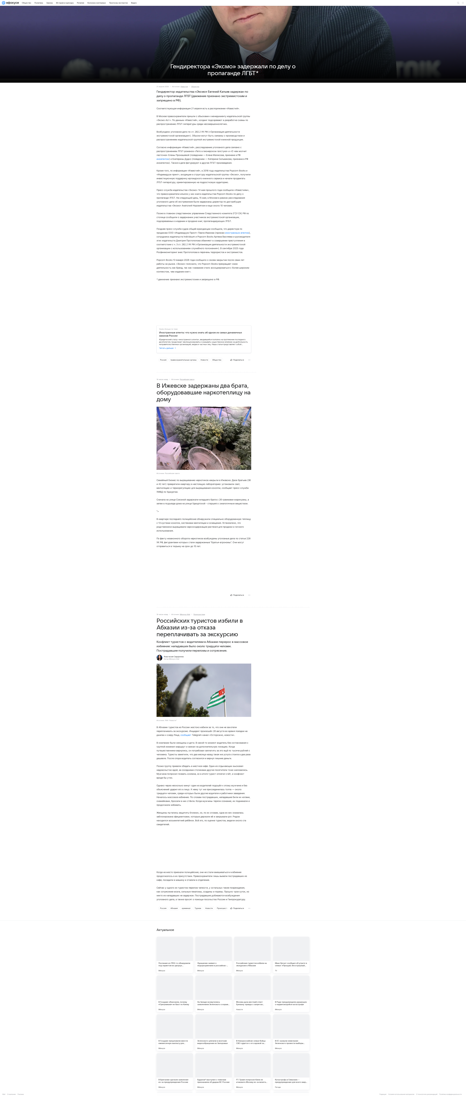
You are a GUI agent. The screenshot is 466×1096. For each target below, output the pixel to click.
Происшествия (199, 614)
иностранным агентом (237, 233)
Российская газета (187, 379)
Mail (3, 1094)
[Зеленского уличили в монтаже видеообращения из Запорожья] (213, 1032)
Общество (195, 87)
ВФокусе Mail (185, 614)
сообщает (185, 735)
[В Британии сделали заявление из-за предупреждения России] (175, 1071)
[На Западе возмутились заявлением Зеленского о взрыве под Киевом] (213, 994)
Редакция (382, 1094)
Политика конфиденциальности (450, 1094)
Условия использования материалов (401, 1094)
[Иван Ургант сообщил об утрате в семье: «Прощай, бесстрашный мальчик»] (291, 955)
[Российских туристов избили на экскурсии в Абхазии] (252, 955)
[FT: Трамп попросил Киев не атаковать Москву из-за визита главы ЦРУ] (252, 1071)
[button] (204, 690)
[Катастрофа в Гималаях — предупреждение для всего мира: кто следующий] (291, 1071)
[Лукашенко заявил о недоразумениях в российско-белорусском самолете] (213, 955)
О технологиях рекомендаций (426, 1094)
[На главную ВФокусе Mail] (12, 3)
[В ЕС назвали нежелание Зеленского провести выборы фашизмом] (291, 1032)
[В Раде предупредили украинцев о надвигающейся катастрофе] (291, 994)
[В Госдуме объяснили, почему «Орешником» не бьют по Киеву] (175, 994)
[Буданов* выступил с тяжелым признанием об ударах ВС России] (213, 1071)
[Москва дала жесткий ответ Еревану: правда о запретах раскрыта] (252, 994)
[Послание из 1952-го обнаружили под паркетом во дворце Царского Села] (175, 955)
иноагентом (163, 159)
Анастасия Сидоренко (174, 657)
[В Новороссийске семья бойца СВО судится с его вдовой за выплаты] (252, 1032)
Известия (184, 87)
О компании (11, 1094)
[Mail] (3, 3)
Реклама (21, 1094)
